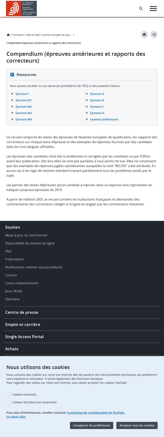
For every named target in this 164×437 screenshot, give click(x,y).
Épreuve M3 (24, 113)
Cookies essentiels (24, 394)
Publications (14, 259)
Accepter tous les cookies (137, 425)
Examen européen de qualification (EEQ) (57, 34)
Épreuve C (97, 106)
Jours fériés (13, 291)
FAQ (8, 251)
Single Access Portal (24, 336)
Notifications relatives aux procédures (34, 267)
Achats (11, 348)
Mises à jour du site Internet (26, 235)
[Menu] (153, 8)
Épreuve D (97, 113)
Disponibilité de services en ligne (29, 243)
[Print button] (144, 34)
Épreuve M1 (24, 100)
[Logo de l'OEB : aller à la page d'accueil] (21, 8)
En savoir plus (16, 416)
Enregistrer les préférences (91, 425)
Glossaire (12, 299)
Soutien (12, 227)
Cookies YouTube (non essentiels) (34, 402)
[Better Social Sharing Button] (154, 34)
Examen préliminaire (104, 119)
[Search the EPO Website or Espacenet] (141, 8)
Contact (11, 275)
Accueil (8, 34)
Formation (18, 34)
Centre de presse (21, 312)
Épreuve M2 (24, 106)
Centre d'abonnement (21, 283)
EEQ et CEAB (33, 34)
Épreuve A (97, 94)
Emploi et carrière (22, 324)
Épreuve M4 (24, 119)
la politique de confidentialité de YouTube (95, 412)
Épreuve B (97, 100)
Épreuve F (22, 94)
